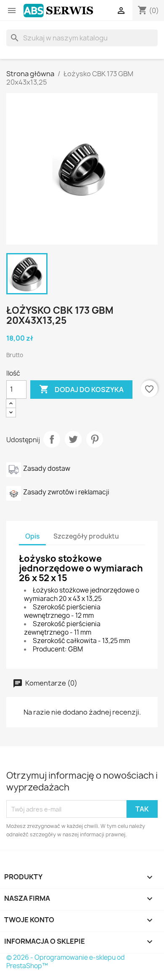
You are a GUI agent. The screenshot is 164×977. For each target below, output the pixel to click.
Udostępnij (51, 439)
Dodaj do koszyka (81, 389)
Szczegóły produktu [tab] (86, 536)
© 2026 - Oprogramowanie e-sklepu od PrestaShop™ (65, 961)
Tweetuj (73, 439)
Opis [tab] (32, 536)
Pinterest (94, 439)
